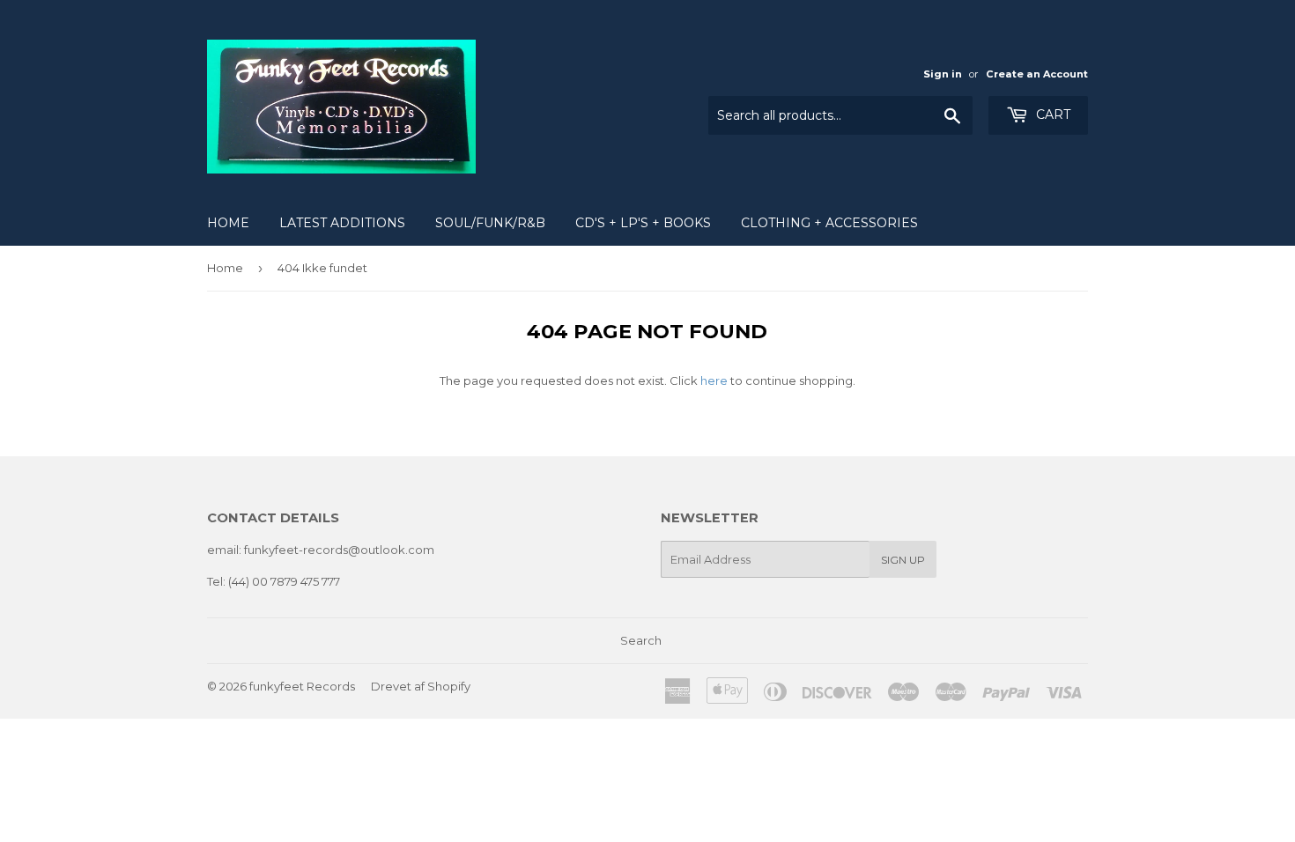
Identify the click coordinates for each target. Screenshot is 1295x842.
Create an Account (1037, 74)
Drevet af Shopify (420, 686)
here (714, 380)
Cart (1051, 114)
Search (641, 640)
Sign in (942, 74)
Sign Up (903, 559)
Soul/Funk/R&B (490, 223)
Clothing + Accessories (829, 223)
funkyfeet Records (302, 686)
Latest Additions (342, 223)
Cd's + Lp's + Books (643, 223)
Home (228, 223)
